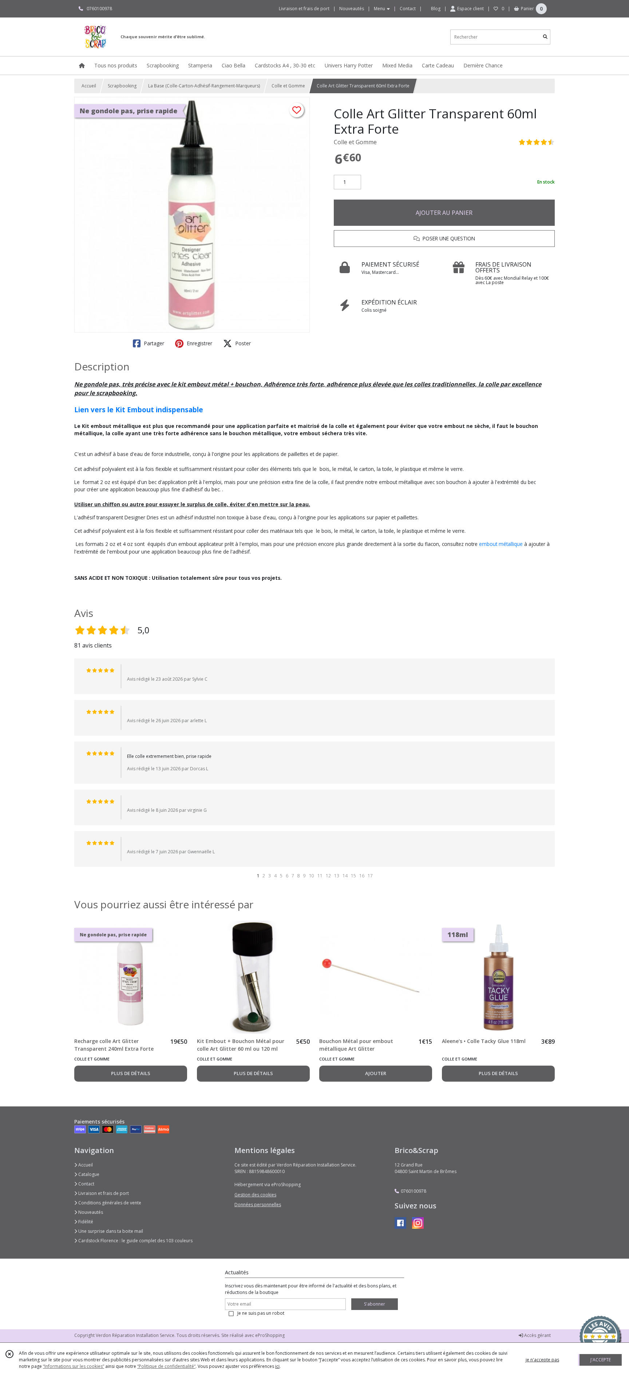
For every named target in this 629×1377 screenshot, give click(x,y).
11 (320, 876)
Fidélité (85, 1222)
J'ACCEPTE (600, 1360)
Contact (408, 8)
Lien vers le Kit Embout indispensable (138, 409)
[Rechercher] (545, 37)
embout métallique (501, 543)
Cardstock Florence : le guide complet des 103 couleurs (135, 1241)
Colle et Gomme (288, 86)
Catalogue (88, 1174)
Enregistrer (198, 343)
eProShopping (270, 1335)
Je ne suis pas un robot (260, 1313)
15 (353, 876)
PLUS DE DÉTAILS (130, 1073)
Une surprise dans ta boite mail (110, 1231)
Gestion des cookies (255, 1195)
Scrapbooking (122, 86)
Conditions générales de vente (109, 1203)
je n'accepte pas (542, 1360)
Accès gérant (537, 1335)
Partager (153, 343)
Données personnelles (257, 1204)
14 (345, 876)
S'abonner (374, 1304)
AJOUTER (375, 1073)
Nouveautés (90, 1212)
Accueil (89, 86)
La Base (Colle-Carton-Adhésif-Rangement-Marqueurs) (204, 86)
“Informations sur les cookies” (73, 1366)
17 (370, 876)
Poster (242, 343)
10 (311, 876)
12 (328, 876)
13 (336, 876)
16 (361, 876)
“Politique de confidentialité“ (166, 1366)
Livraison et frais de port (103, 1193)
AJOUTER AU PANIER (444, 213)
